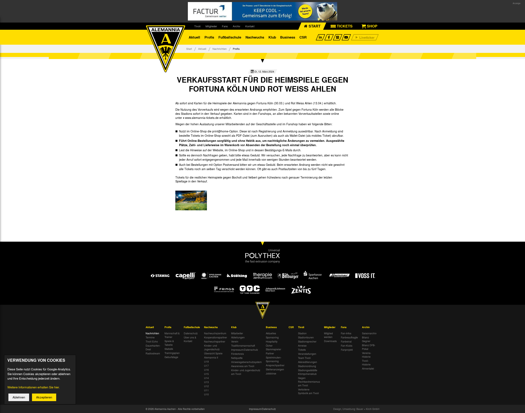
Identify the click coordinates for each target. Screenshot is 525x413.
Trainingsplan (172, 353)
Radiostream (153, 353)
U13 (206, 382)
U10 (206, 394)
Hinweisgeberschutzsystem (246, 362)
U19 (206, 361)
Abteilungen (238, 337)
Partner (270, 353)
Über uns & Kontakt (190, 339)
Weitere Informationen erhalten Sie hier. (33, 387)
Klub (272, 37)
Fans (225, 26)
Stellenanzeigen (275, 369)
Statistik (168, 349)
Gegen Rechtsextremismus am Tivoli (309, 381)
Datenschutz (191, 333)
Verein (234, 341)
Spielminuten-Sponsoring (273, 359)
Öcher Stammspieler (273, 347)
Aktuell (194, 37)
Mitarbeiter (237, 333)
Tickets (302, 350)
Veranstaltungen (307, 354)
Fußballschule (229, 37)
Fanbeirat (346, 341)
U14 (206, 378)
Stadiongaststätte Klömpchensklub (307, 372)
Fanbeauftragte (349, 337)
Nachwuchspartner (214, 341)
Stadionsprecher (307, 341)
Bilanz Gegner (366, 339)
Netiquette (237, 358)
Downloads (330, 341)
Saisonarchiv (369, 333)
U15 (206, 374)
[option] (191, 200)
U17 (206, 365)
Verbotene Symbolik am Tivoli (308, 391)
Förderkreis (237, 354)
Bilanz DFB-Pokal (368, 347)
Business (287, 37)
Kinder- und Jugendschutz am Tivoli (245, 372)
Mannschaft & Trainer (172, 335)
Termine (150, 337)
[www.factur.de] (262, 11)
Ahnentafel (368, 368)
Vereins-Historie (366, 354)
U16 (206, 370)
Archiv (236, 26)
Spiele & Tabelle (169, 343)
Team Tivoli (304, 358)
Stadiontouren (306, 337)
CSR (303, 37)
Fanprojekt (347, 350)
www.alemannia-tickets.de (202, 118)
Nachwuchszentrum (215, 333)
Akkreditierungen (307, 362)
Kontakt (250, 26)
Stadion (302, 333)
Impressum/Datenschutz (244, 350)
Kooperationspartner (215, 337)
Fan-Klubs (346, 345)
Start (189, 49)
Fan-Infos (346, 333)
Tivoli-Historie (366, 362)
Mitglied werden (328, 335)
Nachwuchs (254, 37)
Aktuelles (271, 333)
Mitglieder (211, 26)
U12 (206, 386)
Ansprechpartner (275, 365)
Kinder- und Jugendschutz (212, 347)
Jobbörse (271, 373)
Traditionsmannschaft (243, 345)
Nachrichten (219, 49)
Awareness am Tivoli (242, 366)
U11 (206, 390)
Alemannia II (211, 357)
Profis (209, 37)
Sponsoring (272, 337)
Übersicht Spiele (213, 353)
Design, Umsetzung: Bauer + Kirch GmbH (356, 409)
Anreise (302, 345)
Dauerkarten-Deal (153, 347)
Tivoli (197, 26)
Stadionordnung (307, 366)
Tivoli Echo (152, 341)
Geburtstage (171, 357)
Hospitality (271, 341)
